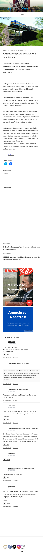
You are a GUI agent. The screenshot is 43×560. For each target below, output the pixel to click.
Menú (22, 14)
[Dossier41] (18, 305)
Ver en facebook (7, 357)
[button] (15, 5)
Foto (7, 354)
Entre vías (11, 342)
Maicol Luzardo (24, 50)
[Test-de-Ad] (18, 331)
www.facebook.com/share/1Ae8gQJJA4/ (22, 441)
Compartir (15, 357)
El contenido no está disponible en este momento (21, 371)
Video (8, 459)
